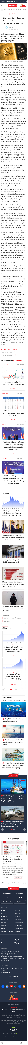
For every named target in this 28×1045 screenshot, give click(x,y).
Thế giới (13, 645)
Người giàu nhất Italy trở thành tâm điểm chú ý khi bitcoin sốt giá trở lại (13, 609)
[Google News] (21, 1043)
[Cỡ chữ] (18, 1043)
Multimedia (7, 699)
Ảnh (2, 940)
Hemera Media (20, 1034)
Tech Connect (7, 902)
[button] (23, 691)
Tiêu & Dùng (14, 1)
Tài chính (19, 9)
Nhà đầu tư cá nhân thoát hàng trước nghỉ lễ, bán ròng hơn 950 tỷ (13, 413)
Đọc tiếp (5, 493)
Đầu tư (13, 9)
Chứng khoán (5, 1)
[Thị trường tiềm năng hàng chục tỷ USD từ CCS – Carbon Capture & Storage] (13, 788)
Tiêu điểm (7, 9)
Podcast (10, 702)
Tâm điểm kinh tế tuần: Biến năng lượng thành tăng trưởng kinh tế (13, 744)
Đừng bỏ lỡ (6, 628)
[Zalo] (19, 986)
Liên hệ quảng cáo (13, 976)
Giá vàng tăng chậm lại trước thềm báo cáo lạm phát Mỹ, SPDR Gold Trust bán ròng (12, 513)
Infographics (16, 702)
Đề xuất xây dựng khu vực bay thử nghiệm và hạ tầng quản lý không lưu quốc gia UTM (12, 825)
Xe (20, 1)
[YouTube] (11, 986)
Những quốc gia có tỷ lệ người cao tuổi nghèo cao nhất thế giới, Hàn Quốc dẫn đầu (13, 584)
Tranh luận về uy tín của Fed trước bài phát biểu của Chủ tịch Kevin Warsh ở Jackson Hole (13, 538)
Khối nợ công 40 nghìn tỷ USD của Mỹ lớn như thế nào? (12, 561)
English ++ (20, 902)
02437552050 (6, 973)
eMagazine (24, 702)
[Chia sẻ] (25, 1043)
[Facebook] (2, 986)
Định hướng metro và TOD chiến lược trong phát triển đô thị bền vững (11, 860)
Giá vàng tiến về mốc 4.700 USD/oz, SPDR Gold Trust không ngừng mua (13, 649)
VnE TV (25, 1)
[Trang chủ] (2, 10)
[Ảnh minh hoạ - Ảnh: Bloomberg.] (13, 44)
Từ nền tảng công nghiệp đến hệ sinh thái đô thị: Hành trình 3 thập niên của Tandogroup (13, 767)
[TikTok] (15, 986)
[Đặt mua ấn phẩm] (23, 5)
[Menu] (2, 1043)
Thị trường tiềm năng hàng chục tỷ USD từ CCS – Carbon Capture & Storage (12, 800)
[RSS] (23, 986)
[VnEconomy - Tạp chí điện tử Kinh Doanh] (13, 888)
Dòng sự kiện (13, 840)
